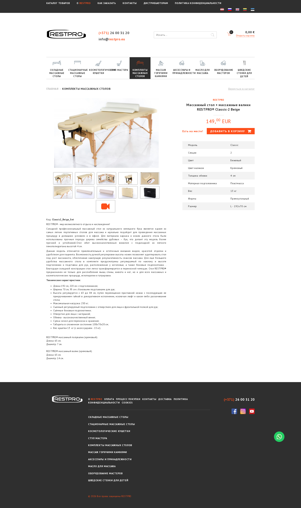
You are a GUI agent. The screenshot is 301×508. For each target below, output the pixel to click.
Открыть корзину (245, 35)
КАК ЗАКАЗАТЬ (107, 3)
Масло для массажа (202, 72)
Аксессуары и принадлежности (182, 72)
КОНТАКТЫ (130, 3)
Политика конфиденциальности (198, 3)
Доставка (165, 399)
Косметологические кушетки (99, 72)
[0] (229, 34)
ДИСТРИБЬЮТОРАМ (156, 3)
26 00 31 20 (114, 33)
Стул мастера (119, 70)
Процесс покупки (128, 399)
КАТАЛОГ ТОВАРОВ (58, 3)
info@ (112, 39)
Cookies (127, 402)
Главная (52, 88)
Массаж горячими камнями (161, 73)
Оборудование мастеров (223, 72)
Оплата (109, 399)
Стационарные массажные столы (78, 73)
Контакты (149, 399)
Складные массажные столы (56, 73)
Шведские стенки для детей (244, 73)
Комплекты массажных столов (140, 73)
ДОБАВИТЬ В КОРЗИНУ (228, 131)
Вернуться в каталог (241, 88)
